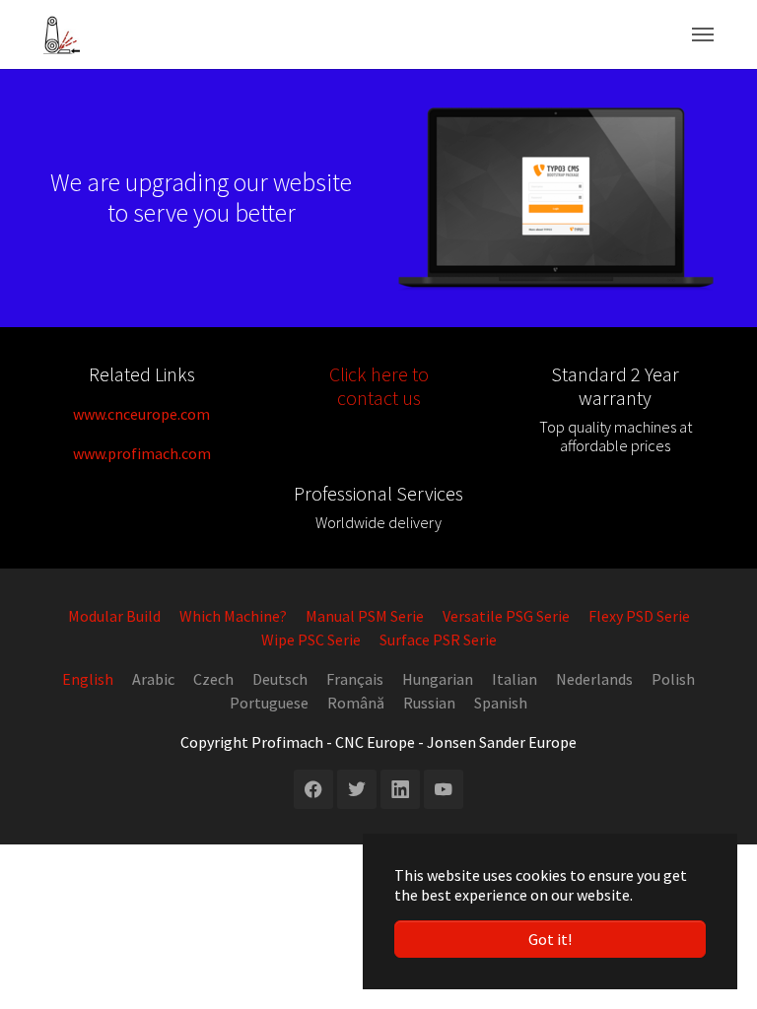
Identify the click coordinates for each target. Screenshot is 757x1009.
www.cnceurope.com (141, 414)
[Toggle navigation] (703, 34)
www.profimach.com (142, 453)
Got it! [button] (550, 939)
